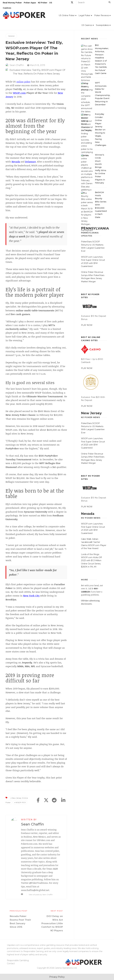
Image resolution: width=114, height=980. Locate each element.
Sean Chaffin (17, 65)
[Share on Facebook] (38, 800)
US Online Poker (67, 15)
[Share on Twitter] (46, 800)
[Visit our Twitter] (72, 3)
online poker (23, 81)
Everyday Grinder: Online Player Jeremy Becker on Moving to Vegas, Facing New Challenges (100, 129)
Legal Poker (84, 15)
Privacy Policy (57, 977)
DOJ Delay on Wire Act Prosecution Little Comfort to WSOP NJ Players (52, 923)
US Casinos (86, 25)
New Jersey (91, 413)
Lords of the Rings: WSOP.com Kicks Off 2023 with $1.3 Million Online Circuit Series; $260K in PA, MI (91, 560)
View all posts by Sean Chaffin (41, 894)
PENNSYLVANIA (95, 228)
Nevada (87, 514)
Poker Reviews (101, 15)
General (11, 36)
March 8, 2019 (37, 65)
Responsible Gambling (18, 960)
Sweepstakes (102, 25)
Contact (11, 963)
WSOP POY (21, 802)
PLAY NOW (86, 325)
